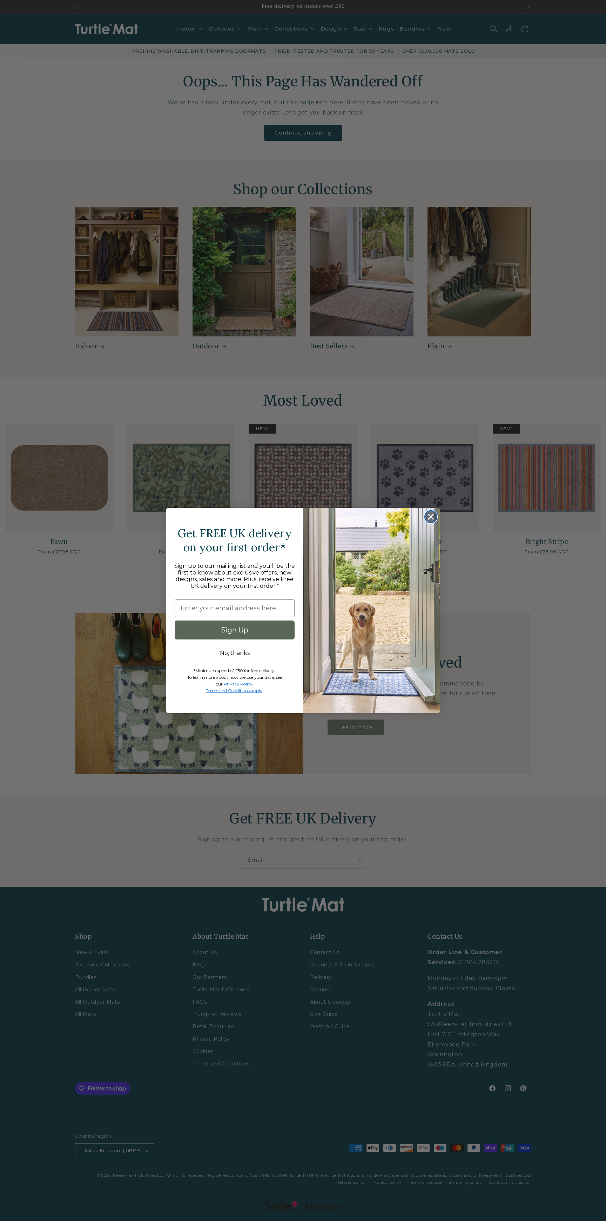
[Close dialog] (431, 517)
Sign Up (234, 630)
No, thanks (235, 653)
